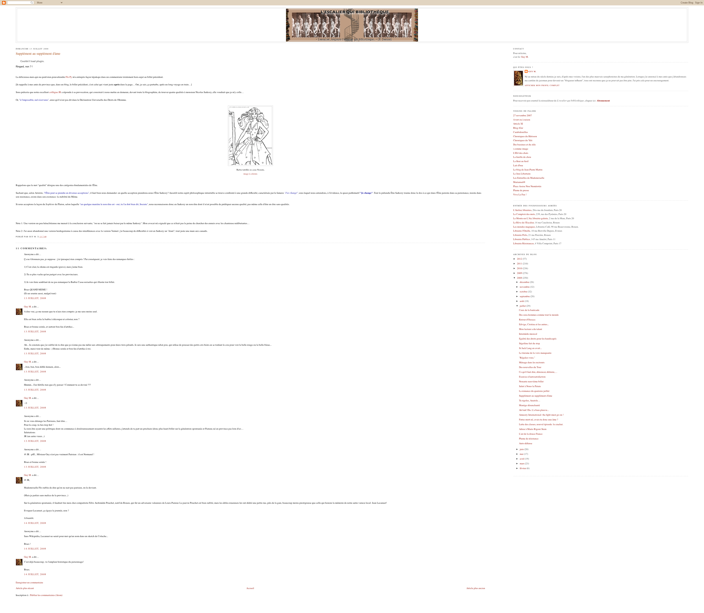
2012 (520, 258)
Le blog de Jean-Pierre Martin (527, 169)
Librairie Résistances (523, 243)
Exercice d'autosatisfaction (532, 376)
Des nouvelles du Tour (530, 367)
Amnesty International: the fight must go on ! (541, 414)
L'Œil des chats (520, 153)
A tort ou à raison (521, 119)
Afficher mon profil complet (542, 85)
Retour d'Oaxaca (527, 319)
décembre (525, 282)
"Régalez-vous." (527, 357)
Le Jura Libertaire (522, 173)
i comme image (520, 148)
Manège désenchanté (529, 405)
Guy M (524, 56)
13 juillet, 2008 (35, 298)
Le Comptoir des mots (524, 214)
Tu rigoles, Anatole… (529, 400)
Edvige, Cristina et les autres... (534, 324)
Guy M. (28, 306)
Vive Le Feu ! (520, 194)
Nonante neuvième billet (531, 381)
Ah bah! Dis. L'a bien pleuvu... (534, 410)
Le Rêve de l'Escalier (523, 222)
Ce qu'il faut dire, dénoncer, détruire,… (538, 372)
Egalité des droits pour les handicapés (537, 338)
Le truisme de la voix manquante (535, 352)
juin (522, 449)
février (523, 468)
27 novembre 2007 (522, 115)
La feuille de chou (522, 157)
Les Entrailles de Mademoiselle (528, 177)
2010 (520, 268)
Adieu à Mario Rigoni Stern (533, 429)
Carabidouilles (520, 132)
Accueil (250, 588)
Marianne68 (519, 182)
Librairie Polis (520, 235)
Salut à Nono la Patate (530, 386)
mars (522, 463)
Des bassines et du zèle (524, 144)
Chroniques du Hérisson (525, 136)
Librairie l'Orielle (521, 230)
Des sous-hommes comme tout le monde (539, 314)
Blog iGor (518, 127)
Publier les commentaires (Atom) (46, 595)
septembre (525, 296)
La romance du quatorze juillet (534, 391)
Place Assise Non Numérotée (527, 186)
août (522, 301)
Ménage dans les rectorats (531, 362)
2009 (520, 273)
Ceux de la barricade (529, 310)
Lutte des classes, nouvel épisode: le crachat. (541, 424)
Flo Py (69, 77)
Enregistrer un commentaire (29, 582)
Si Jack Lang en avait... (530, 348)
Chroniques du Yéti (522, 140)
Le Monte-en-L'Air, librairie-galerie (530, 218)
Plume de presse (521, 190)
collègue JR (55, 92)
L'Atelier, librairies (522, 210)
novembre (525, 286)
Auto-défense (525, 443)
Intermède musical (528, 333)
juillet (523, 305)
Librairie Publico (521, 239)
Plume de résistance (528, 438)
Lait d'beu (518, 165)
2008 (520, 277)
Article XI (518, 123)
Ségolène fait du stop (529, 343)
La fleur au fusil (521, 161)
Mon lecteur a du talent (530, 329)
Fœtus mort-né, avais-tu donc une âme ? (538, 419)
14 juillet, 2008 (35, 523)
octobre (524, 291)
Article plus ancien (475, 588)
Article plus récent (25, 588)
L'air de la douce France (530, 433)
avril (522, 458)
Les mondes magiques (524, 226)
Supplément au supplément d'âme (38, 53)
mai (522, 454)
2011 (520, 263)
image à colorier (250, 173)
